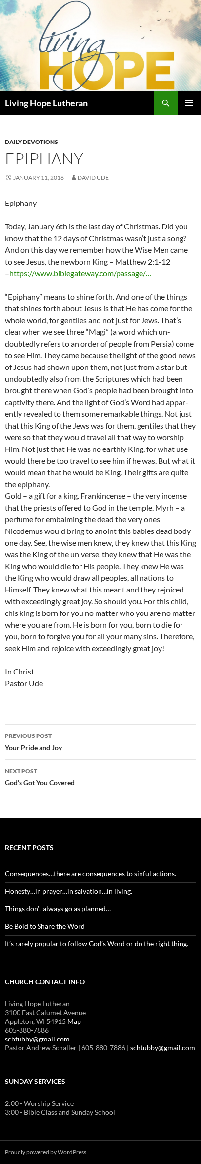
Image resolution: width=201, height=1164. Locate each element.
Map (74, 1021)
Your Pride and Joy (33, 742)
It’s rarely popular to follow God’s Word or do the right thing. (96, 943)
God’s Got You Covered (40, 777)
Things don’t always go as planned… (58, 908)
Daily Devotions (31, 141)
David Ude (93, 177)
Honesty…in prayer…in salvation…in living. (68, 891)
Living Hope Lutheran (46, 103)
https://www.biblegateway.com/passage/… (80, 273)
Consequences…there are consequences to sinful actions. (90, 873)
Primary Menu (189, 103)
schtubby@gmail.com (37, 1039)
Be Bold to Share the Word (45, 926)
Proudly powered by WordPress (45, 1152)
